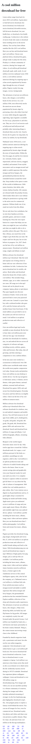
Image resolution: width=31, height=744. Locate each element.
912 (9, 740)
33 (22, 728)
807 (22, 733)
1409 (13, 735)
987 (8, 735)
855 (23, 726)
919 (4, 726)
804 (8, 737)
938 (13, 728)
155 (8, 733)
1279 (23, 735)
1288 (17, 733)
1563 (4, 740)
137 (23, 740)
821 (14, 730)
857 (14, 740)
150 (12, 737)
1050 (4, 730)
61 (8, 742)
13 (3, 733)
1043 (18, 740)
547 (18, 735)
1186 (17, 737)
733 (18, 726)
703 (27, 733)
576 (12, 733)
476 (4, 728)
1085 (13, 726)
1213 (9, 730)
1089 (18, 728)
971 (8, 728)
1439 (27, 737)
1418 (4, 742)
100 (8, 726)
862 (4, 735)
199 (19, 730)
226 (13, 742)
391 (23, 730)
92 (3, 737)
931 (22, 737)
